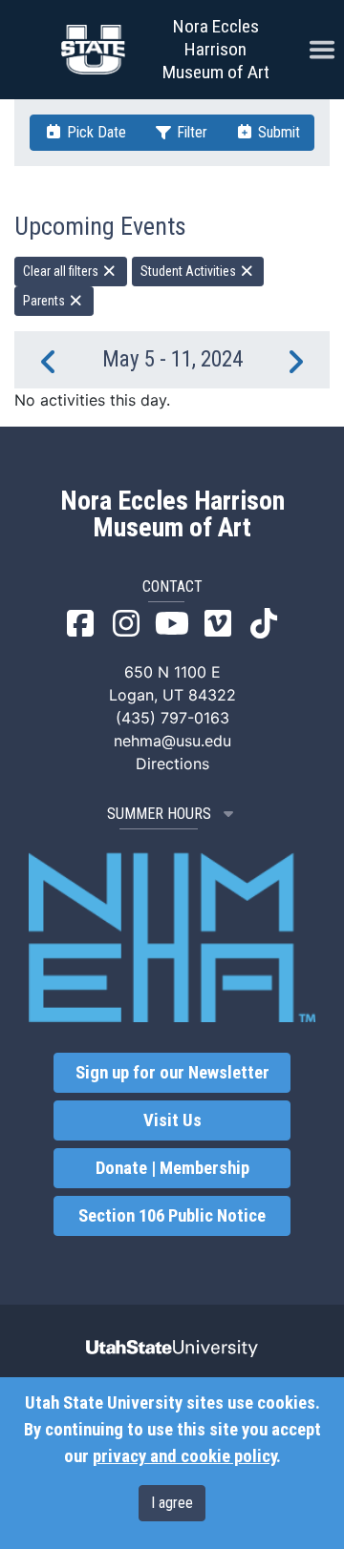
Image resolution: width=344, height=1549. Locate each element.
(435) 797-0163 (172, 717)
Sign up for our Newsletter (172, 1072)
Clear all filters (62, 271)
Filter (190, 132)
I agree (172, 1503)
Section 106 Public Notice (172, 1215)
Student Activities (189, 271)
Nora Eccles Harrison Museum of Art (215, 49)
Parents (45, 300)
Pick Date (94, 132)
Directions (172, 763)
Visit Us (172, 1120)
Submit (277, 132)
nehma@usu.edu (172, 740)
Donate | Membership (172, 1168)
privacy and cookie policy (184, 1456)
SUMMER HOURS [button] (159, 814)
